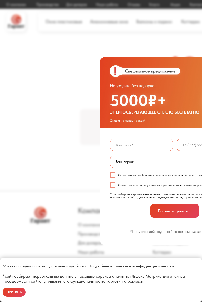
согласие (132, 185)
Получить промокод (174, 211)
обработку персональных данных (161, 175)
